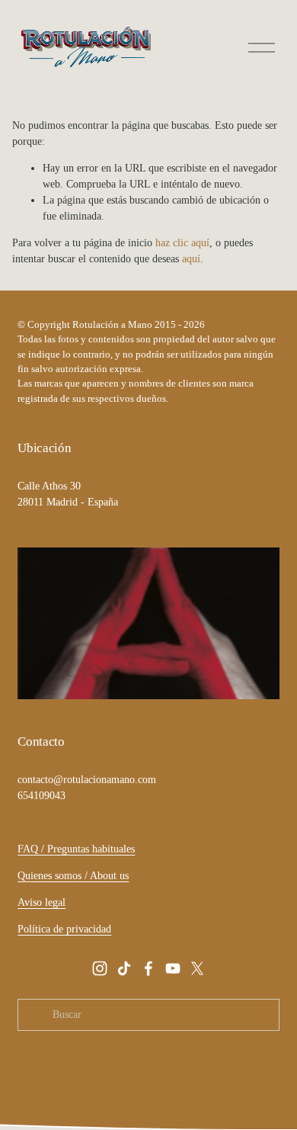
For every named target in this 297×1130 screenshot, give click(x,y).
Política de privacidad (64, 929)
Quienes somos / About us (73, 875)
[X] (197, 968)
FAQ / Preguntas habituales (76, 849)
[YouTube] (172, 968)
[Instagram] (99, 968)
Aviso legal (41, 902)
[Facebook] (148, 968)
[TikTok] (124, 968)
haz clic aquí (182, 243)
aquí (191, 259)
